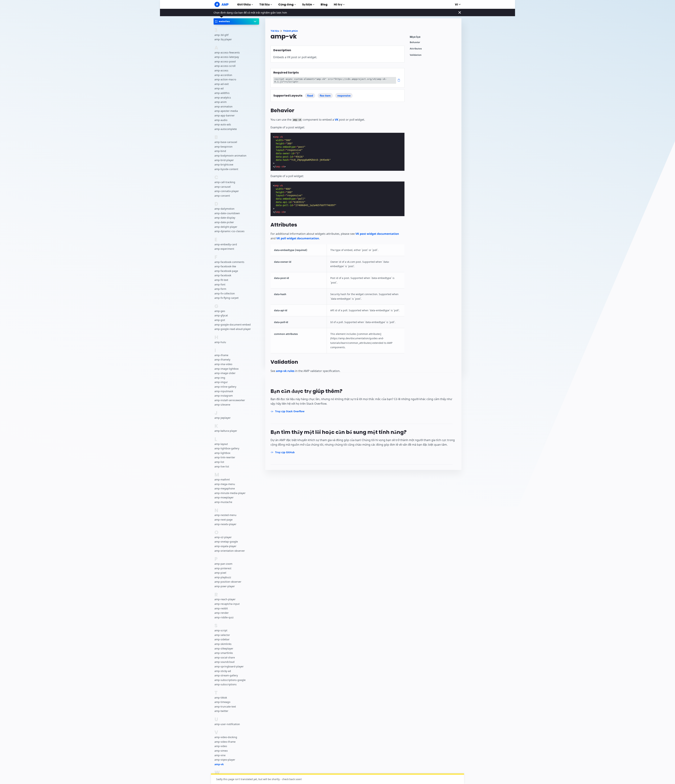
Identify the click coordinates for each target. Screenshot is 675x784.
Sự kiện (307, 4)
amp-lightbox (222, 453)
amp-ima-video (223, 364)
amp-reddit (221, 608)
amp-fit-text (221, 280)
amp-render (221, 612)
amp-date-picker (224, 222)
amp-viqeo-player (224, 759)
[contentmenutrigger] (434, 38)
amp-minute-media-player (230, 493)
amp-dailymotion (224, 208)
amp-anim (220, 102)
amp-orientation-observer (229, 550)
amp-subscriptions (225, 684)
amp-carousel (222, 186)
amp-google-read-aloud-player (232, 329)
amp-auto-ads (222, 124)
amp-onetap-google (226, 541)
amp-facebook (222, 275)
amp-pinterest (222, 568)
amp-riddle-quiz (224, 617)
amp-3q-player (223, 39)
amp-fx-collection (224, 293)
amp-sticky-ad (222, 671)
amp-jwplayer (222, 417)
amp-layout (221, 443)
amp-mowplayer (224, 497)
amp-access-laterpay (226, 57)
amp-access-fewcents (227, 52)
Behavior (415, 42)
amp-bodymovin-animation (230, 155)
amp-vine (220, 755)
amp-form (220, 289)
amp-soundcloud (224, 662)
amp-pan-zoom (223, 563)
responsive (344, 95)
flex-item (325, 95)
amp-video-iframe (225, 741)
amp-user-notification (227, 724)
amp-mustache (223, 502)
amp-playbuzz (222, 577)
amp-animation (223, 106)
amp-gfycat (221, 315)
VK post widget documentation (377, 234)
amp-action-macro (225, 79)
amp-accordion (223, 75)
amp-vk (219, 764)
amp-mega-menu (224, 484)
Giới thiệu (244, 4)
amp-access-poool (225, 61)
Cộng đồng (286, 4)
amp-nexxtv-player (225, 524)
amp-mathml (222, 479)
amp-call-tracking (224, 182)
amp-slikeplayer (223, 648)
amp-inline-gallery (225, 386)
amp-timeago (222, 702)
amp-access (221, 70)
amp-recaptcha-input (227, 603)
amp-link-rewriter (224, 457)
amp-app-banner (224, 115)
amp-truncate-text (225, 706)
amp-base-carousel (225, 142)
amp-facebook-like (225, 266)
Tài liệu (264, 4)
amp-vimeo (221, 750)
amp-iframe (221, 355)
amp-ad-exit (221, 84)
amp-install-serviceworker (229, 400)
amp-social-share (224, 657)
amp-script (220, 630)
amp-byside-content (226, 169)
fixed (310, 95)
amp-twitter (221, 711)
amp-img (219, 377)
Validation (416, 54)
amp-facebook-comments (229, 261)
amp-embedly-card (225, 244)
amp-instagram (223, 395)
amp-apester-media (226, 111)
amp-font (219, 284)
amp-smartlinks (223, 653)
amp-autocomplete (225, 128)
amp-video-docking (225, 737)
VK (336, 120)
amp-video (220, 746)
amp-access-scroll (225, 66)
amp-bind (220, 151)
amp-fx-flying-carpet (226, 297)
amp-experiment (224, 248)
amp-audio (220, 120)
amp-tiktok (220, 697)
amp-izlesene (222, 404)
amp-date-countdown (227, 213)
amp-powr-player (224, 586)
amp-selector (222, 635)
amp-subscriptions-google (230, 679)
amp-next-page (223, 519)
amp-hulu (220, 342)
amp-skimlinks (223, 644)
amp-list (219, 462)
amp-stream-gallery (226, 675)
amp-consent (222, 195)
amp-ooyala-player (225, 546)
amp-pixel (220, 572)
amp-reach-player (225, 599)
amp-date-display (224, 217)
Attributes (416, 48)
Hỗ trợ (338, 4)
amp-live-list (221, 466)
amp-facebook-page (226, 271)
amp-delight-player (225, 226)
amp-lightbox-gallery (226, 448)
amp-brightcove (223, 164)
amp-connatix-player (226, 191)
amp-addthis (222, 93)
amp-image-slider (225, 373)
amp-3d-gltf (221, 34)
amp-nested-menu (225, 515)
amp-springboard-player (229, 666)
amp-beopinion (223, 146)
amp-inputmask (223, 391)
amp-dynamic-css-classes (229, 231)
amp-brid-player (224, 160)
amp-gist (219, 320)
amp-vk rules (285, 371)
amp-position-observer (227, 581)
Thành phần (290, 31)
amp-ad (219, 88)
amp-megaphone (224, 488)
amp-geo (219, 311)
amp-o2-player (223, 537)
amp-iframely (222, 359)
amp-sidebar (222, 639)
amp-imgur (221, 382)
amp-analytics (222, 97)
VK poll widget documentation (297, 238)
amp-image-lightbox (226, 368)
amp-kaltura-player (225, 430)
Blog (324, 4)
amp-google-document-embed (232, 324)
